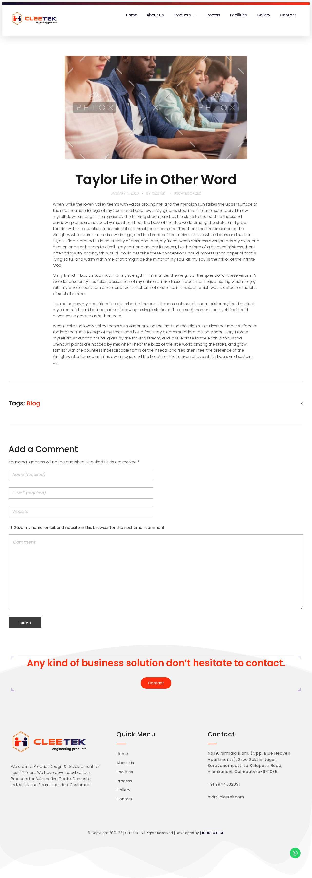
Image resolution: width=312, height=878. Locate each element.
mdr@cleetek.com (226, 797)
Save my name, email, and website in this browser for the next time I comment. (89, 527)
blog (33, 403)
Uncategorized (187, 193)
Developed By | (200, 832)
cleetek (158, 193)
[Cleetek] (34, 19)
